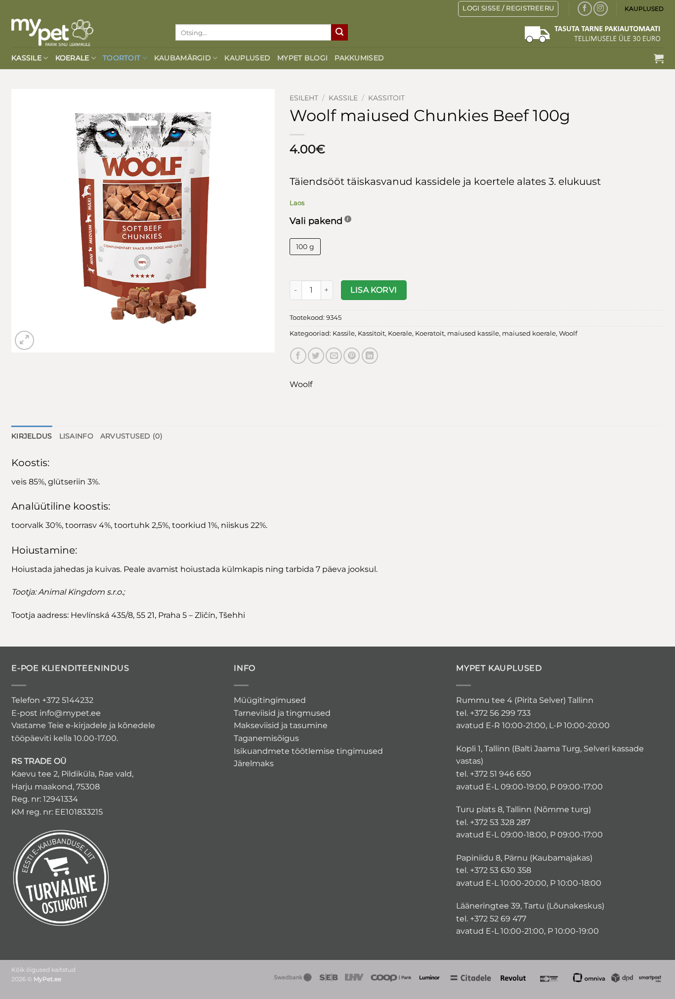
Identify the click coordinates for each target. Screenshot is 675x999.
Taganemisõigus (266, 738)
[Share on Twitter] (316, 355)
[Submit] (339, 32)
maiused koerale (529, 333)
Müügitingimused (270, 700)
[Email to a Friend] (334, 355)
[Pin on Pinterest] (351, 355)
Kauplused (247, 57)
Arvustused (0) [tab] (131, 436)
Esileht (304, 98)
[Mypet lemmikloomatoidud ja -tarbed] (86, 32)
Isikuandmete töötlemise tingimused (308, 751)
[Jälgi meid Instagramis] (600, 8)
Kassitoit (386, 98)
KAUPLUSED (644, 8)
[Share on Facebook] (298, 355)
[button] (659, 58)
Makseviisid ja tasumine (281, 725)
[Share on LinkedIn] (370, 355)
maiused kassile (473, 333)
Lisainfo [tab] (76, 436)
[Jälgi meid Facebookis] (585, 8)
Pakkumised (359, 57)
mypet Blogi (302, 57)
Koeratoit (429, 333)
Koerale (72, 57)
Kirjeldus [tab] (31, 436)
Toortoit (121, 57)
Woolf (568, 333)
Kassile (26, 57)
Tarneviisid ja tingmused (282, 713)
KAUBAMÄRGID (182, 57)
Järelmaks (254, 763)
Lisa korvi (373, 290)
